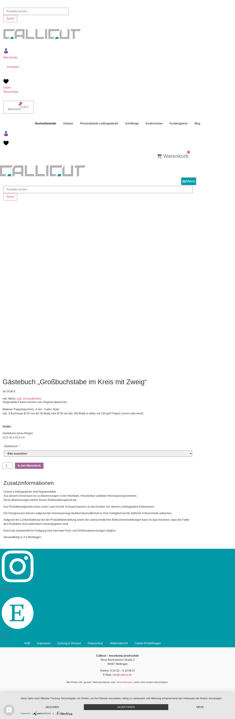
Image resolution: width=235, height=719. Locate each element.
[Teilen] (223, 4)
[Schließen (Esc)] (231, 4)
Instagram (8, 588)
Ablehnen (52, 707)
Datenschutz (95, 643)
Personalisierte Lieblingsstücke (99, 123)
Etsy (4, 635)
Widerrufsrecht (119, 643)
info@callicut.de (122, 674)
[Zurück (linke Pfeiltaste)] (6, 346)
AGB (27, 643)
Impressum (43, 643)
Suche (10, 18)
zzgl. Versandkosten (29, 398)
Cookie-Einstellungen (148, 643)
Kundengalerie (179, 123)
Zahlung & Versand (69, 643)
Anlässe (68, 123)
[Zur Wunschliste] (6, 82)
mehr (200, 707)
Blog (197, 123)
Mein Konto (10, 57)
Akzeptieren (126, 707)
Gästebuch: (12, 446)
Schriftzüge (132, 123)
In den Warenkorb (29, 465)
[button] (188, 181)
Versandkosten (124, 682)
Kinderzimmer (154, 123)
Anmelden (13, 66)
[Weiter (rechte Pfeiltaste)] (229, 346)
